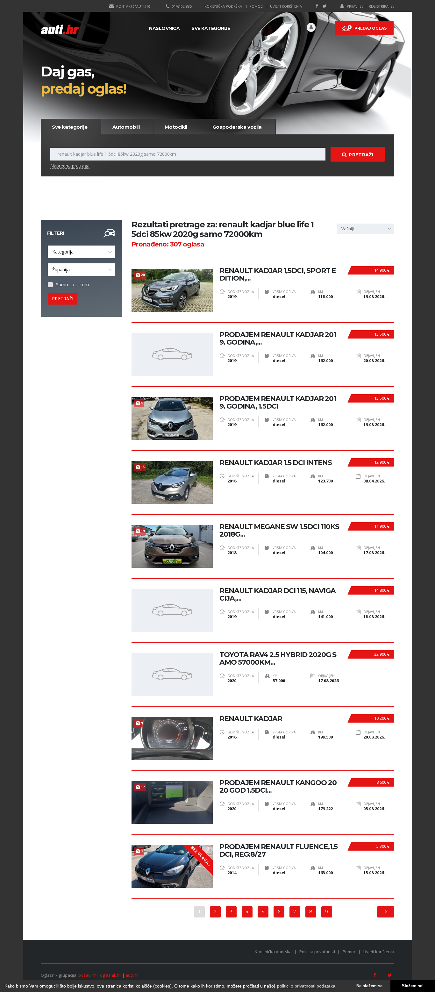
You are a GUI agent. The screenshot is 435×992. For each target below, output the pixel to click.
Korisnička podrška (223, 6)
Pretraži (361, 155)
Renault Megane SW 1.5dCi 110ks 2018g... (279, 530)
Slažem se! (413, 986)
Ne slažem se (369, 986)
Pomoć (256, 6)
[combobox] (81, 252)
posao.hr (87, 975)
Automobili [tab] (125, 127)
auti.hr (131, 975)
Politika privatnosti (317, 951)
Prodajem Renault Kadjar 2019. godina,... (277, 338)
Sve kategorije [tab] (69, 127)
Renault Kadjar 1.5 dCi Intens (275, 463)
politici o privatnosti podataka (306, 985)
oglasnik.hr (110, 975)
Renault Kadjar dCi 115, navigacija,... (277, 594)
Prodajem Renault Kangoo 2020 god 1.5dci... (278, 786)
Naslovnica (164, 28)
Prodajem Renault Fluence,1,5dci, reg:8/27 (278, 850)
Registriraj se (381, 6)
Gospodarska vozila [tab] (237, 127)
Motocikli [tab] (176, 127)
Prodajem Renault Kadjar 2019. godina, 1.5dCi (277, 402)
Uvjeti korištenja (286, 6)
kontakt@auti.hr (133, 6)
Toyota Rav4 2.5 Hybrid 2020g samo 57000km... (277, 658)
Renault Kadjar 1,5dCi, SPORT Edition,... (277, 274)
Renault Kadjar (250, 719)
